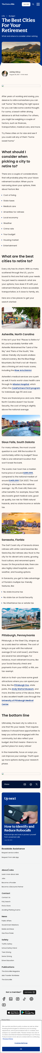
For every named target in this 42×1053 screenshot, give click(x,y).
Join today (28, 992)
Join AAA (26, 4)
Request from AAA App (10, 857)
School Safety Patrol (9, 948)
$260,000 (28, 473)
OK (21, 1049)
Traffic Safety (7, 944)
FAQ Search (6, 902)
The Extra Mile (8, 4)
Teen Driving (6, 952)
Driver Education (8, 960)
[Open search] (33, 4)
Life (3, 16)
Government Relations (10, 925)
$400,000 (14, 480)
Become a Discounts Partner (12, 887)
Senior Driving (7, 956)
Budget (12, 16)
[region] (21, 1036)
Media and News (8, 929)
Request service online (10, 853)
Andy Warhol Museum (23, 689)
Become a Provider (9, 883)
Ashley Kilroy (14, 72)
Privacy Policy (6, 1020)
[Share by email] (24, 784)
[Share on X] (37, 784)
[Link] (4, 999)
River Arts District (23, 370)
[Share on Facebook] (31, 784)
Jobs (3, 878)
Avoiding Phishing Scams (11, 910)
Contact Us (6, 897)
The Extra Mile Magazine (11, 971)
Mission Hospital (21, 384)
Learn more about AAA (10, 874)
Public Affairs (6, 921)
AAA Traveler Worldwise (10, 975)
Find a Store (6, 906)
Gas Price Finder (8, 933)
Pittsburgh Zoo (21, 685)
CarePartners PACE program (26, 388)
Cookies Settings (21, 1043)
